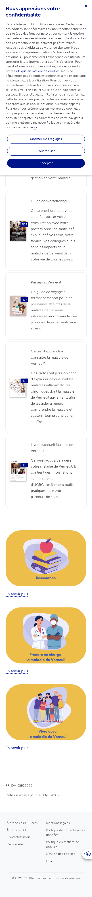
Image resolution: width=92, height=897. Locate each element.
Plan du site (15, 844)
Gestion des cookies (60, 854)
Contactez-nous (18, 837)
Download (46, 230)
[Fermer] (86, 6)
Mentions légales (58, 823)
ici (35, 127)
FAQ (49, 861)
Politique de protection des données (65, 832)
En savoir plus (17, 594)
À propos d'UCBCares (22, 823)
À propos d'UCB (18, 830)
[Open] (87, 854)
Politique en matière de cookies (62, 844)
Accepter (46, 163)
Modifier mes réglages (46, 139)
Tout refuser (46, 151)
